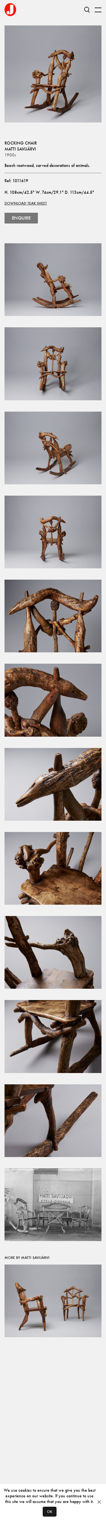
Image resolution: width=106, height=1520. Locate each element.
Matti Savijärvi (20, 149)
